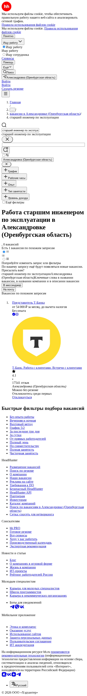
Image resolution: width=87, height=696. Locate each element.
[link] (8, 72)
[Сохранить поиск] (6, 150)
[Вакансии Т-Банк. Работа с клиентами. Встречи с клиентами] (47, 341)
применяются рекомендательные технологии (35, 653)
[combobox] (20, 130)
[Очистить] (7, 139)
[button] (6, 81)
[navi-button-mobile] (6, 94)
